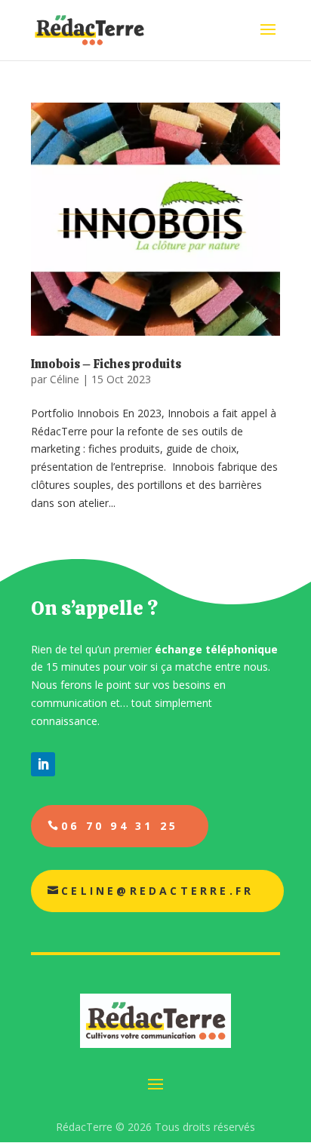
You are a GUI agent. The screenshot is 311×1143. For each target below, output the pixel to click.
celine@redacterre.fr (157, 890)
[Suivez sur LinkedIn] (43, 764)
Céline (64, 379)
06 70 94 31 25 (119, 826)
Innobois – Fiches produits (106, 364)
